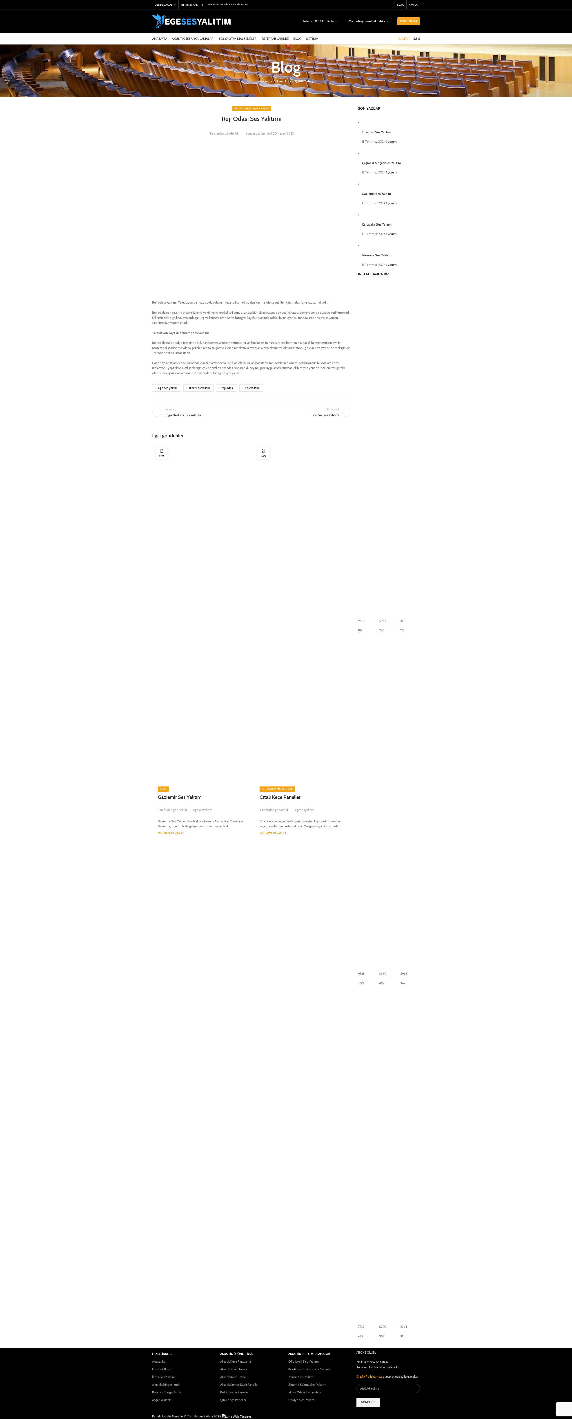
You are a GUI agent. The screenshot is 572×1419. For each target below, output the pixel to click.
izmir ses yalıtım (199, 388)
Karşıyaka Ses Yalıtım (377, 224)
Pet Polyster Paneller (234, 1392)
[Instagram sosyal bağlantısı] (383, 4)
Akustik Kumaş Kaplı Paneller (239, 1385)
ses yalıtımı (252, 388)
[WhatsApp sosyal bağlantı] (389, 4)
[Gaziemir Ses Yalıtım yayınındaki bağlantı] (200, 612)
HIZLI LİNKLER (162, 1354)
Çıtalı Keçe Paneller (280, 797)
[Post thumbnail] (370, 122)
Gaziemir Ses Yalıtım (180, 797)
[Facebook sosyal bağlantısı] (378, 4)
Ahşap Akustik (161, 1400)
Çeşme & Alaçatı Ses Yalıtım (381, 163)
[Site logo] (191, 21)
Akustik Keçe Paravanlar (236, 1361)
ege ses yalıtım (168, 388)
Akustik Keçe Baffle (233, 1377)
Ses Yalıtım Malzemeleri (277, 789)
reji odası (228, 388)
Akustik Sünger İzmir (166, 1385)
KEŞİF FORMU (408, 21)
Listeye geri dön (251, 412)
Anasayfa (265, 81)
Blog (163, 789)
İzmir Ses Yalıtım (163, 1377)
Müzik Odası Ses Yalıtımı (304, 1392)
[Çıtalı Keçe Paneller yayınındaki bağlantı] (302, 612)
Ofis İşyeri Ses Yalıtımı (303, 1361)
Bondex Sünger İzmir (166, 1392)
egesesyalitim (255, 133)
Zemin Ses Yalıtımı (301, 1377)
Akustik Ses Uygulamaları (295, 81)
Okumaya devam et (171, 833)
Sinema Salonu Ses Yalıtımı (307, 1385)
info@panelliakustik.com (373, 21)
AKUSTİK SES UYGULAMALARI (309, 1354)
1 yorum (391, 142)
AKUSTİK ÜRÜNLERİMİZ (237, 1354)
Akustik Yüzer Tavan (233, 1369)
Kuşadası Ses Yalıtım (376, 132)
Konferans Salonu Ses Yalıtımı (309, 1369)
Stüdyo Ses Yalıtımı (301, 1400)
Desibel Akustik (162, 1369)
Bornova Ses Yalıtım (376, 255)
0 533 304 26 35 (326, 21)
